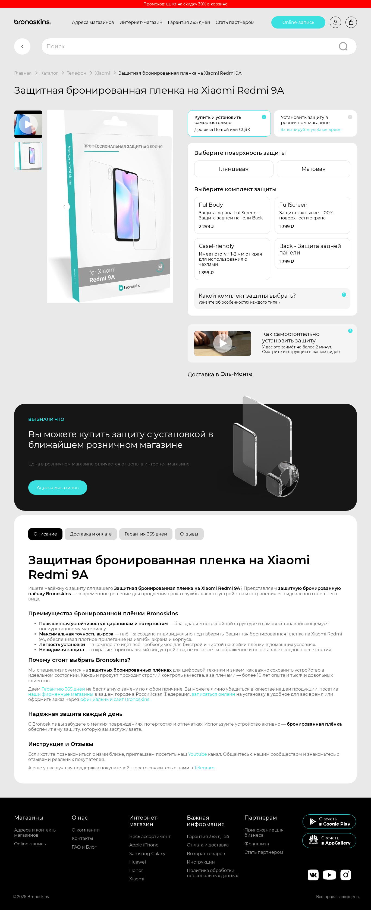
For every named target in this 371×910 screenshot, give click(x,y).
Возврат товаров (206, 853)
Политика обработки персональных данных (212, 873)
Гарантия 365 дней (189, 22)
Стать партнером (235, 22)
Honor (136, 870)
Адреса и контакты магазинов (35, 832)
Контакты (82, 838)
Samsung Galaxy (147, 853)
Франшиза (256, 843)
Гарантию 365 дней (63, 689)
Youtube (197, 754)
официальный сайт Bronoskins (114, 699)
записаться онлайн (213, 694)
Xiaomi (136, 878)
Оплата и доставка (208, 845)
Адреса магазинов (93, 22)
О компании (86, 830)
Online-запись (298, 22)
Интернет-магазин (141, 22)
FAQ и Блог (84, 847)
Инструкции (201, 862)
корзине (219, 4)
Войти (335, 22)
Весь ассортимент (150, 836)
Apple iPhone (144, 845)
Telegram (204, 767)
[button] (64, 206)
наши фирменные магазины (60, 694)
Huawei (137, 862)
